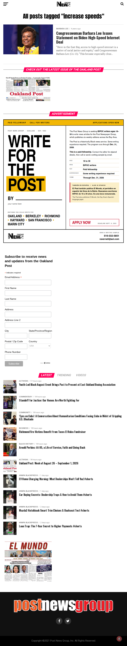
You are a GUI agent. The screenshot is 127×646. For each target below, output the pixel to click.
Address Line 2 (13, 320)
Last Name (10, 299)
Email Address (13, 277)
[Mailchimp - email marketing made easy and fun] (45, 363)
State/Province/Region (40, 330)
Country (33, 341)
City (7, 330)
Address (9, 309)
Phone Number (13, 352)
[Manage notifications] (119, 638)
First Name (10, 288)
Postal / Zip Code (14, 341)
